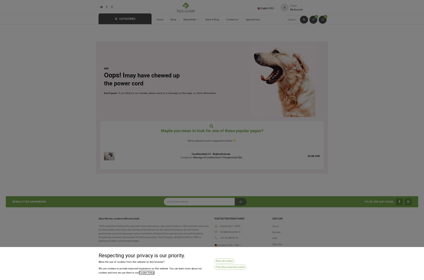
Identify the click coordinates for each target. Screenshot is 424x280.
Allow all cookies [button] (224, 261)
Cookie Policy (146, 272)
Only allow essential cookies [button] (230, 267)
